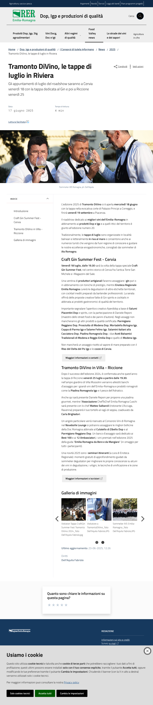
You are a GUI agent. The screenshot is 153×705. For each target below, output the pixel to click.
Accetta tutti (45, 693)
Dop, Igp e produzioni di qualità (37, 49)
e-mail (112, 643)
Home (11, 49)
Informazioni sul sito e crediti (115, 640)
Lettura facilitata (17, 122)
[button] (140, 16)
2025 (112, 49)
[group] (74, 517)
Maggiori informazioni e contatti (82, 358)
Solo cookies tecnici (20, 693)
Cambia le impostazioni (72, 693)
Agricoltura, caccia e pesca (20, 3)
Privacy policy (71, 682)
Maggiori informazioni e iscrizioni (83, 478)
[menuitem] (137, 36)
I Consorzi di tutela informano (77, 49)
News (101, 49)
